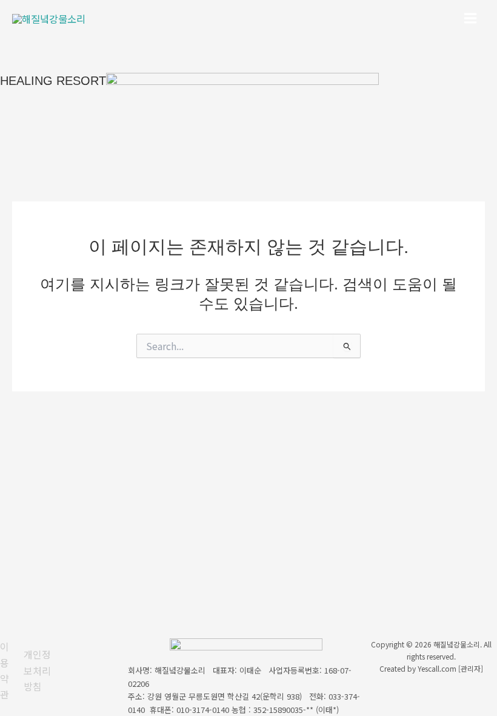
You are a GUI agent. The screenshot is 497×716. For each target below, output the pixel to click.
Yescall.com (437, 668)
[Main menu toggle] (470, 18)
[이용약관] (9, 670)
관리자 (471, 668)
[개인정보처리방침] (41, 670)
